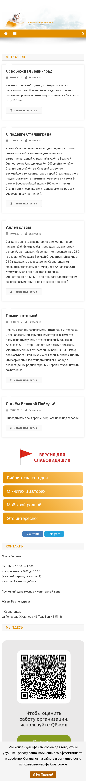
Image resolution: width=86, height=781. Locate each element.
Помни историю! (21, 315)
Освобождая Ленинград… (31, 71)
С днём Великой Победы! (30, 403)
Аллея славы (18, 227)
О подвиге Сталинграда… (30, 134)
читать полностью (26, 110)
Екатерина (35, 77)
